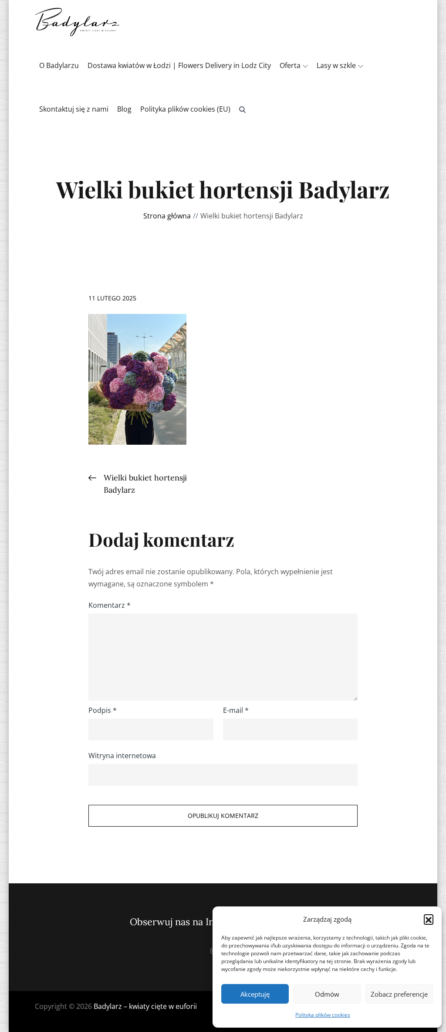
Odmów (327, 994)
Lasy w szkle (336, 65)
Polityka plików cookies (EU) (185, 109)
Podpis (102, 710)
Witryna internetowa (122, 755)
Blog (124, 109)
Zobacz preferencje (399, 994)
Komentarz (109, 605)
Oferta (290, 65)
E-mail (236, 710)
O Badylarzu (59, 65)
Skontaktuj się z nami (73, 109)
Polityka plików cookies (322, 1014)
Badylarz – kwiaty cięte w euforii (145, 1006)
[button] (428, 919)
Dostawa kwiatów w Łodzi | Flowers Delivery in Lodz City (179, 65)
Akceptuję (255, 994)
